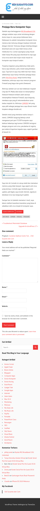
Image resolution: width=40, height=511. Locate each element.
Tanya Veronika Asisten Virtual (14, 458)
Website (5, 306)
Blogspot (7, 373)
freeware (26, 216)
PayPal (6, 414)
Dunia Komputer (8, 212)
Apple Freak (8, 367)
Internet (19, 212)
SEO (5, 425)
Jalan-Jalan (8, 396)
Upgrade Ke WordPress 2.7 (28, 226)
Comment (6, 256)
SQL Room (8, 431)
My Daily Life (8, 408)
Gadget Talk (8, 387)
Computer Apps (9, 376)
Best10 (6, 475)
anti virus (6, 216)
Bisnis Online (8, 370)
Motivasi (7, 405)
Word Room (8, 440)
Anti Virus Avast (11, 77)
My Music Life (8, 411)
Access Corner (9, 364)
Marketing (7, 402)
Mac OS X (7, 399)
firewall (19, 216)
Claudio (7, 481)
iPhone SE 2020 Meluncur (21, 481)
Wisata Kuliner (9, 437)
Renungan (7, 422)
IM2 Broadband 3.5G (28, 31)
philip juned (8, 452)
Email (4, 297)
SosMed (7, 428)
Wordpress (8, 443)
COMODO (25, 103)
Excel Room (8, 384)
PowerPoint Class (10, 419)
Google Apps (8, 390)
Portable (7, 416)
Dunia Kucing (8, 382)
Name (4, 287)
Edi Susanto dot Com (12, 492)
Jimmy (6, 470)
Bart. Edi (17, 23)
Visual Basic (8, 434)
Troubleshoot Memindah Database (15, 223)
